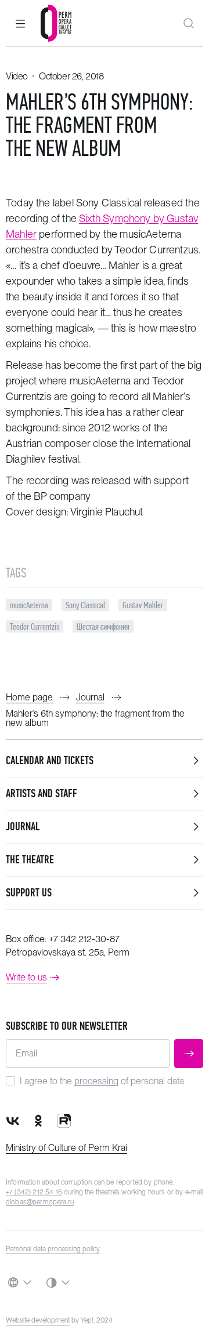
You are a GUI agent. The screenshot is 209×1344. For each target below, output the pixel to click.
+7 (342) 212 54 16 (34, 1192)
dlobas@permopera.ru (40, 1202)
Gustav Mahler (142, 605)
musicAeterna (29, 605)
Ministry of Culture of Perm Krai (66, 1147)
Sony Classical (85, 605)
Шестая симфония (103, 626)
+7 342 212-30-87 (84, 939)
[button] (20, 23)
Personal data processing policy (53, 1249)
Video (17, 76)
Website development (38, 1320)
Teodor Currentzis (34, 626)
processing (96, 1081)
